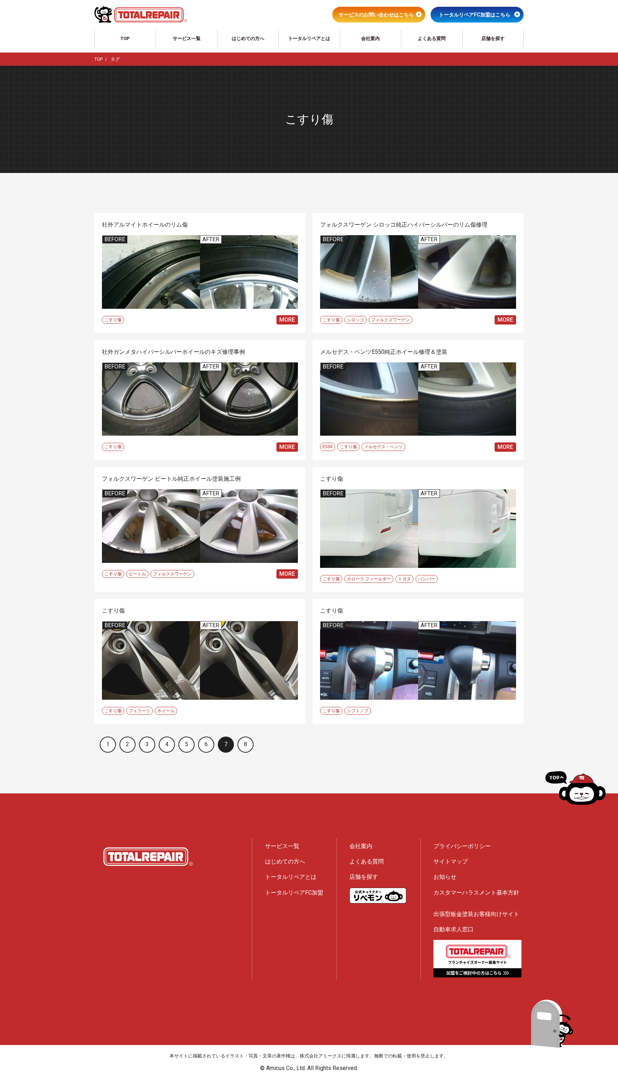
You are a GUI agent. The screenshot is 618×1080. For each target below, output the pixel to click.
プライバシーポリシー (462, 846)
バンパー (426, 578)
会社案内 (370, 38)
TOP (125, 38)
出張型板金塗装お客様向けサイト (476, 914)
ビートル (137, 573)
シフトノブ (357, 710)
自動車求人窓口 (453, 929)
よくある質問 (432, 38)
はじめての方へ (248, 38)
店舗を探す (493, 38)
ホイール (166, 710)
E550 (328, 446)
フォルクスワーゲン (390, 319)
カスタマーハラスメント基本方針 (476, 892)
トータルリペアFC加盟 (294, 892)
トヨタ (404, 578)
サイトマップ (450, 861)
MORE (287, 319)
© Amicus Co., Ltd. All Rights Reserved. (309, 1068)
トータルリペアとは (309, 38)
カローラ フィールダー (369, 578)
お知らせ (444, 876)
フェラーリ (139, 710)
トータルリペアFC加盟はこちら (474, 15)
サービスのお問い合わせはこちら (376, 15)
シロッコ (355, 319)
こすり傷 (113, 319)
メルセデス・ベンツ (383, 446)
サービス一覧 (187, 38)
